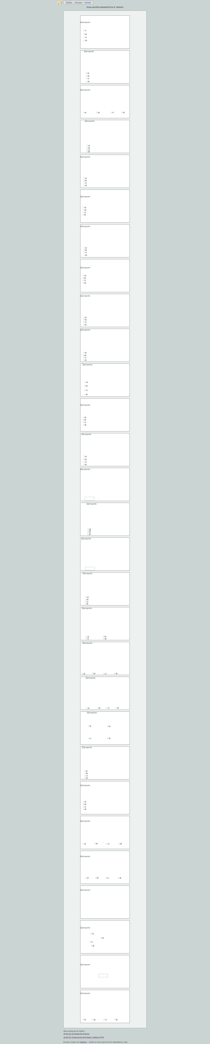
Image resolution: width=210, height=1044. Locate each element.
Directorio (78, 2)
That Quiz (83, 1042)
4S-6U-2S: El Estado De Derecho (76, 1034)
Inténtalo (88, 2)
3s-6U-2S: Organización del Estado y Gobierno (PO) (83, 1037)
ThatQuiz (68, 2)
